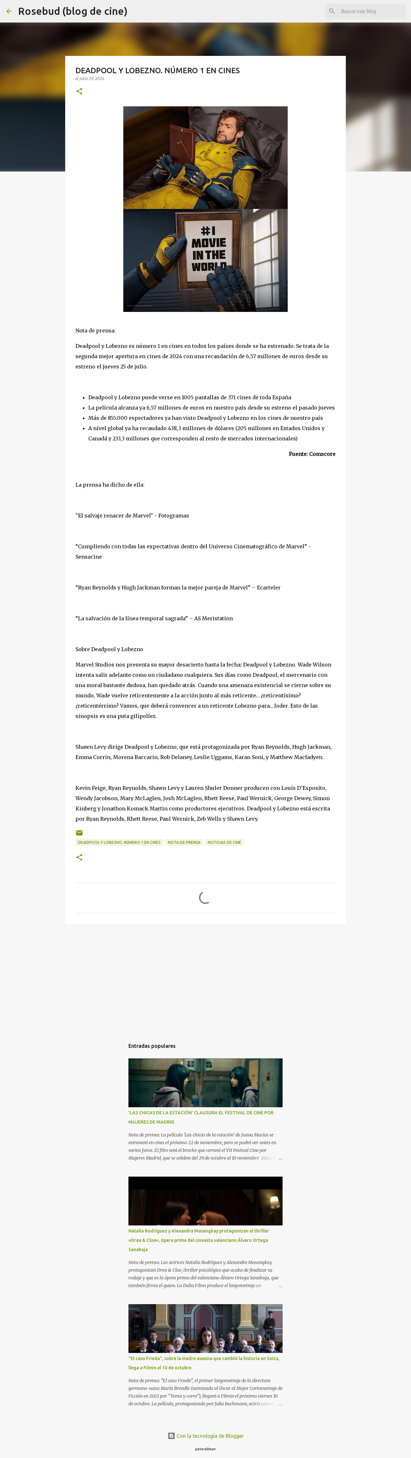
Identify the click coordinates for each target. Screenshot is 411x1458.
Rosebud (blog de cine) (72, 11)
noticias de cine (224, 842)
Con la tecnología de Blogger (209, 1436)
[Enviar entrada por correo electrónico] (79, 835)
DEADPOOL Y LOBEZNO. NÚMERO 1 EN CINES (119, 842)
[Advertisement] (205, 978)
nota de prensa (184, 842)
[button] (79, 91)
